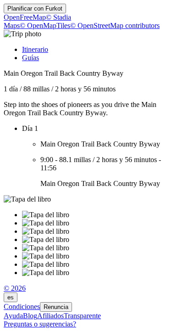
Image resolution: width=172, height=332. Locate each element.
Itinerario (35, 49)
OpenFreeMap (25, 17)
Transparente (82, 316)
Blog (30, 316)
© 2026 (15, 288)
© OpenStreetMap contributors (115, 25)
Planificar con (34, 8)
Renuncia (56, 307)
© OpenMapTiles (45, 25)
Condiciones (22, 306)
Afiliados (50, 316)
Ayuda (13, 316)
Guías (30, 58)
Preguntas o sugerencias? (40, 324)
